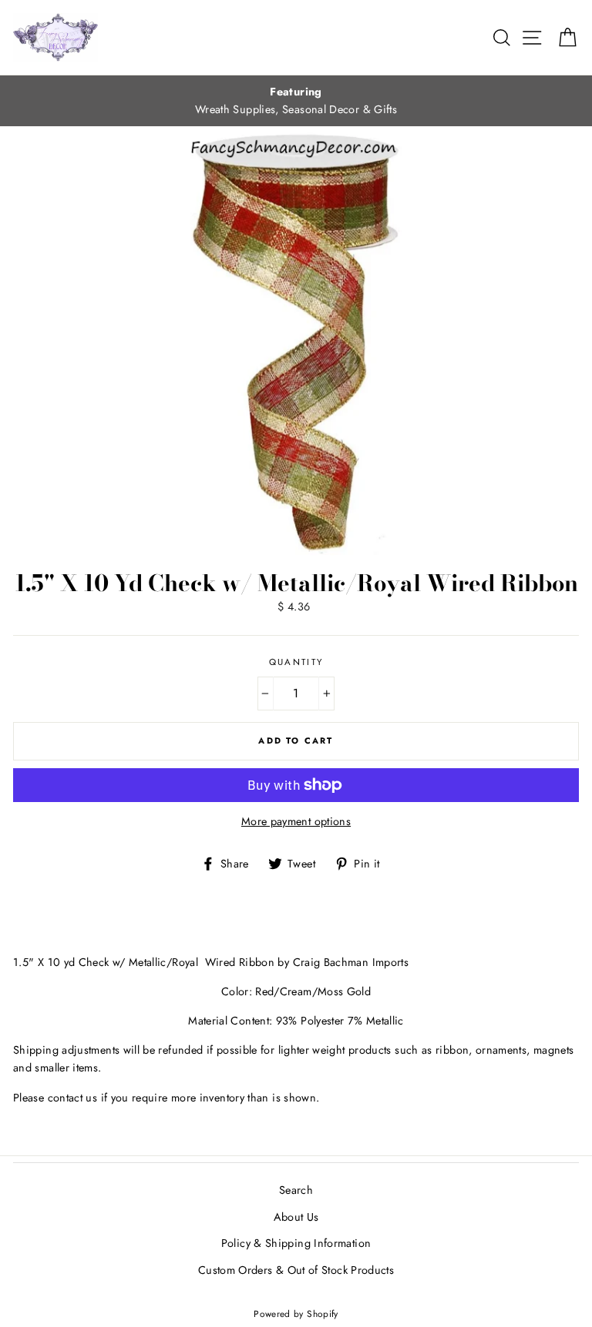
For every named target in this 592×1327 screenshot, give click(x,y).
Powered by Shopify (296, 1313)
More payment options (296, 821)
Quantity (296, 662)
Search (296, 1190)
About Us (296, 1217)
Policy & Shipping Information (296, 1243)
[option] (296, 101)
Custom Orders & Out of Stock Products (296, 1270)
